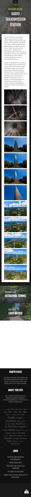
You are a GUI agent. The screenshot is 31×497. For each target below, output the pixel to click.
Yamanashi (15, 444)
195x (5, 412)
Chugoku (19, 418)
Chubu (11, 417)
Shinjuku (25, 435)
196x (10, 412)
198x (20, 412)
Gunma (22, 421)
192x (16, 409)
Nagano (8, 433)
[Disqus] (15, 344)
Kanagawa (21, 426)
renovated (6, 435)
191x (12, 409)
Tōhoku (15, 441)
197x (15, 412)
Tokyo (9, 441)
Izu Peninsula (11, 426)
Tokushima (23, 438)
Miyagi (26, 430)
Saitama (12, 435)
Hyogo (13, 424)
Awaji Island (16, 414)
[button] (26, 492)
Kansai (5, 430)
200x (7, 415)
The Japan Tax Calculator (15, 472)
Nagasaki (14, 433)
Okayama (21, 433)
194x (25, 409)
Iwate (24, 424)
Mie (23, 430)
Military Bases (15, 9)
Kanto (11, 429)
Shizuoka (8, 438)
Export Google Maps (15, 463)
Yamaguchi (21, 441)
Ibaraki (19, 423)
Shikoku (19, 435)
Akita (11, 414)
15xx (5, 409)
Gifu (18, 421)
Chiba (23, 415)
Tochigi (15, 438)
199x (24, 412)
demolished (10, 420)
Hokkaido (7, 424)
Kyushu (18, 430)
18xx (8, 409)
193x (20, 409)
